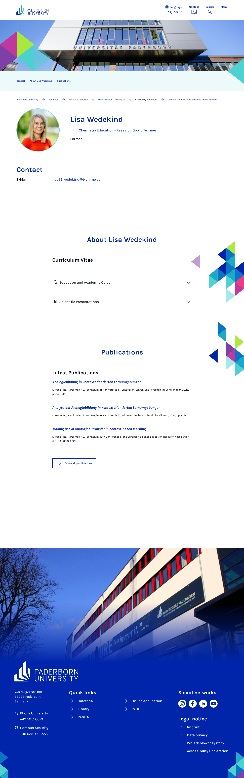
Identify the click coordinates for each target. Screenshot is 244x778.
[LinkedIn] (203, 703)
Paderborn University (27, 99)
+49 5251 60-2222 (34, 734)
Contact (20, 80)
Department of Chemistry (111, 99)
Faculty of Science (78, 99)
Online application (147, 701)
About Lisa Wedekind (41, 80)
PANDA (83, 717)
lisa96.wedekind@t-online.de (76, 179)
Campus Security (34, 728)
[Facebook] (193, 703)
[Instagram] (182, 703)
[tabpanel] (122, 182)
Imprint (193, 727)
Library (83, 709)
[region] (119, 81)
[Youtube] (214, 703)
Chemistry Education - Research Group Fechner (192, 99)
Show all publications (78, 463)
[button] (175, 10)
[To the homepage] (32, 10)
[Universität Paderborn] (122, 671)
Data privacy (197, 735)
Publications (64, 80)
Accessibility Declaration (207, 751)
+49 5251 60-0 (31, 719)
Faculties (53, 99)
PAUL (136, 709)
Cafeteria (85, 701)
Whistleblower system (205, 743)
